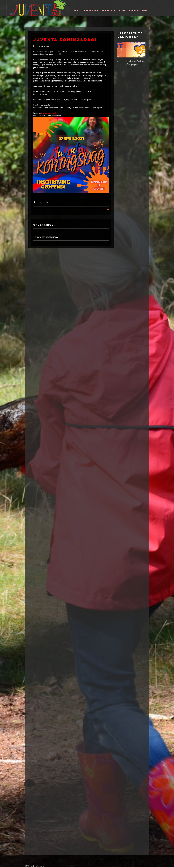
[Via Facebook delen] (34, 202)
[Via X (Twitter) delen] (40, 202)
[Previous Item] (121, 50)
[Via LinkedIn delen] (47, 202)
